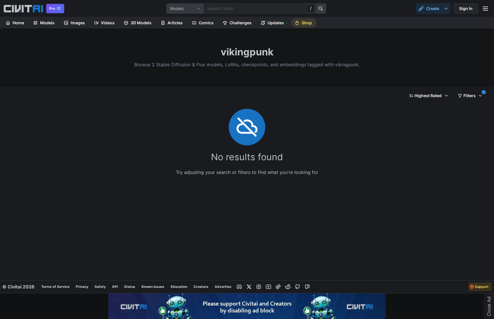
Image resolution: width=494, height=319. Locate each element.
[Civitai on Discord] (239, 287)
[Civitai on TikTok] (278, 287)
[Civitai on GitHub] (297, 287)
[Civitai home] (23, 8)
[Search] (321, 8)
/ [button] (311, 8)
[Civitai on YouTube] (268, 287)
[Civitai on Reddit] (288, 287)
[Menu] (485, 9)
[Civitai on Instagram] (259, 287)
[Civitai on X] (249, 287)
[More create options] (446, 8)
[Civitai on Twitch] (307, 287)
